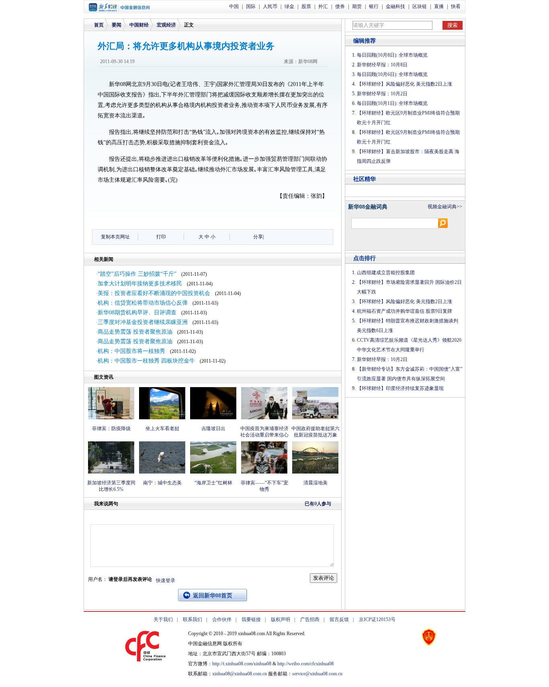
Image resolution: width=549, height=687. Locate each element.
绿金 (289, 6)
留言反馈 (339, 619)
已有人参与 (318, 504)
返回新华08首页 (212, 596)
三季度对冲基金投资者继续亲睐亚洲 (143, 322)
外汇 (323, 6)
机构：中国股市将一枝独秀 (131, 351)
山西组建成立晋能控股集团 (386, 272)
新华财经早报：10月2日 (382, 93)
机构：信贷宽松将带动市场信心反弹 (143, 303)
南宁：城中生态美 (162, 483)
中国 (234, 6)
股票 (306, 6)
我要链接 (251, 619)
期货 (357, 6)
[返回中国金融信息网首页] (119, 10)
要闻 (116, 25)
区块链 (419, 6)
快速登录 (165, 580)
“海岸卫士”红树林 (213, 483)
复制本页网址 (115, 237)
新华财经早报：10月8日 (382, 65)
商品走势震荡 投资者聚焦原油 (135, 332)
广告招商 (310, 619)
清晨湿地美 (315, 483)
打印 (161, 237)
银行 (374, 6)
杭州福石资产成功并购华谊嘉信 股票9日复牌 (404, 311)
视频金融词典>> (445, 206)
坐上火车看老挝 (162, 428)
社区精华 (364, 179)
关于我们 (163, 619)
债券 (340, 6)
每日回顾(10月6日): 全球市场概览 (392, 74)
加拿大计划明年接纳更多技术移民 (140, 284)
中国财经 (139, 25)
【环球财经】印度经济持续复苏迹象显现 (400, 388)
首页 (99, 25)
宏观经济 (166, 25)
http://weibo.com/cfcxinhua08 (305, 663)
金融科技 (395, 6)
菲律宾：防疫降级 (111, 428)
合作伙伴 (221, 619)
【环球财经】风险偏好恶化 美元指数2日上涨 (404, 84)
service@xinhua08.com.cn (317, 674)
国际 (251, 6)
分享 (258, 237)
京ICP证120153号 (377, 619)
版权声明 (280, 619)
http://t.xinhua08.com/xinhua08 (241, 663)
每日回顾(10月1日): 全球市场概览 (392, 103)
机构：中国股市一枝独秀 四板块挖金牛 (146, 361)
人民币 (270, 6)
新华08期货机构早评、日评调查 (137, 313)
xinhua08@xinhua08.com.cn (239, 674)
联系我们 (192, 619)
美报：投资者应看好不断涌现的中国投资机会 (154, 293)
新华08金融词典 (367, 207)
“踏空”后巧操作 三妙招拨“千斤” (137, 274)
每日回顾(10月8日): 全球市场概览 (392, 55)
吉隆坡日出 (213, 428)
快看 (456, 6)
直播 (439, 6)
